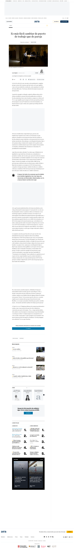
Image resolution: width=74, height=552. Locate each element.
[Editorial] (38, 397)
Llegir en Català (33, 42)
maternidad (22, 338)
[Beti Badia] (27, 397)
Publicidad (26, 536)
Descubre (16, 459)
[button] (43, 395)
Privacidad (35, 540)
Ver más (41, 459)
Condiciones (40, 540)
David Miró (16, 392)
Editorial (38, 392)
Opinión (10, 25)
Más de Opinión (15, 344)
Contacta (32, 536)
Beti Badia (27, 393)
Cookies (44, 540)
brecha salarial (15, 338)
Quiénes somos (10, 536)
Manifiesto (3, 536)
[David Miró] (16, 397)
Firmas (16, 536)
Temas (21, 536)
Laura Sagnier (15, 72)
